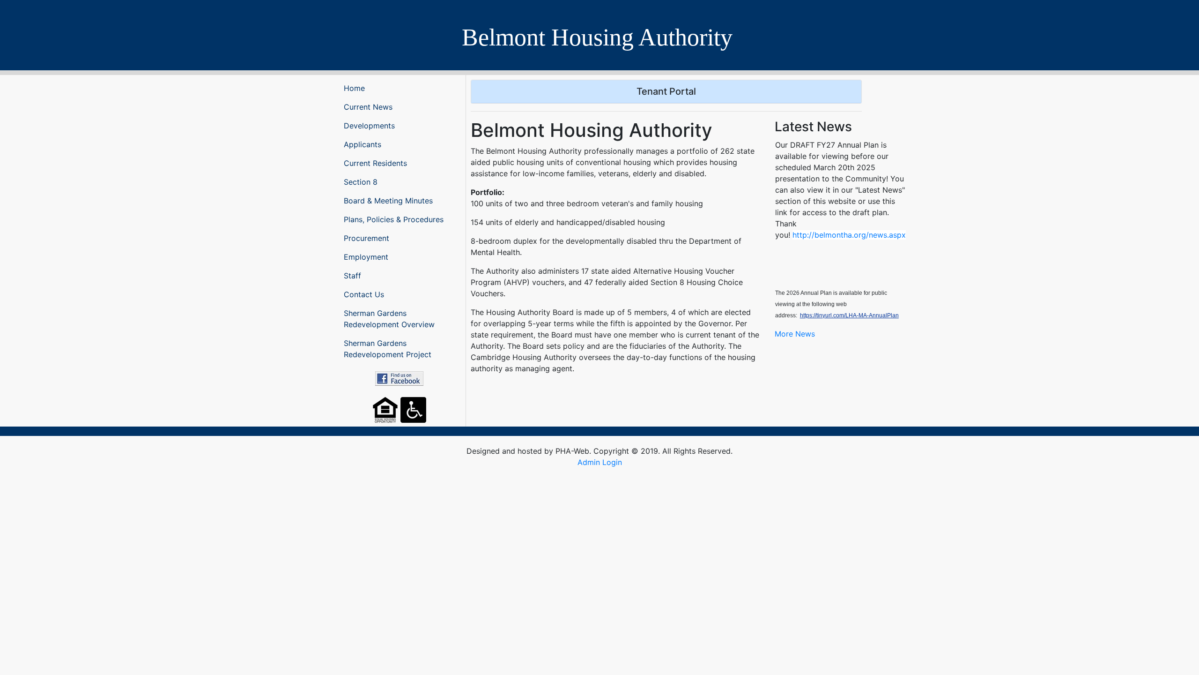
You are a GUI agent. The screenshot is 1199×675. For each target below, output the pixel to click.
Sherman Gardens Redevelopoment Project (387, 348)
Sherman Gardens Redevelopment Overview (389, 318)
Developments (369, 125)
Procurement (366, 238)
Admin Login (599, 462)
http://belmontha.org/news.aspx (849, 235)
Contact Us (364, 294)
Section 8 (360, 182)
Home (354, 88)
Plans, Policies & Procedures (394, 219)
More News (795, 333)
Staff (352, 275)
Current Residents (375, 163)
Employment (366, 257)
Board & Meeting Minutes (388, 200)
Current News (368, 107)
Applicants (362, 144)
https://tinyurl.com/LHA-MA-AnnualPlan (849, 315)
